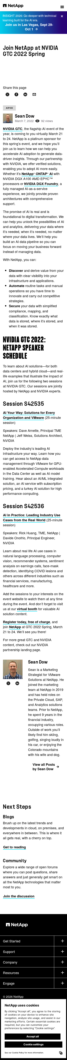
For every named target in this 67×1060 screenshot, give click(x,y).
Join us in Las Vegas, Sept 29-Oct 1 (29, 26)
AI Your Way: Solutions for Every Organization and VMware (29, 415)
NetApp (15, 626)
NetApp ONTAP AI (37, 173)
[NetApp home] (15, 5)
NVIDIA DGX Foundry (41, 183)
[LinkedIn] (17, 683)
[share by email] (34, 94)
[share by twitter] (7, 94)
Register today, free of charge (26, 621)
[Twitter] (8, 683)
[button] (62, 5)
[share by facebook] (16, 94)
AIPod (9, 108)
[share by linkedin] (25, 94)
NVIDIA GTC (12, 128)
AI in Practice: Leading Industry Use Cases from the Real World (31, 517)
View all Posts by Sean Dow (44, 766)
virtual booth (27, 608)
